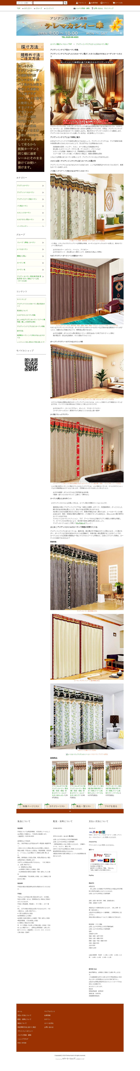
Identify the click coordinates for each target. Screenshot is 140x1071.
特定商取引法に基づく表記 (27, 1027)
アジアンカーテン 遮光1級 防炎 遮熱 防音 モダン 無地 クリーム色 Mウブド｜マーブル (113, 789)
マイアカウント (49, 1011)
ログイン (106, 3)
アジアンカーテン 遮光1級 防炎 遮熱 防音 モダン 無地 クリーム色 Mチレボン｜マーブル (96, 789)
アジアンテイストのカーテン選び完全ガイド (31, 305)
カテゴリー (28, 8)
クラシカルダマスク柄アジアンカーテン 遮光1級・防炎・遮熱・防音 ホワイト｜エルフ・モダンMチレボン (60, 790)
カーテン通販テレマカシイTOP (61, 44)
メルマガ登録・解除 (83, 8)
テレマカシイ (80, 523)
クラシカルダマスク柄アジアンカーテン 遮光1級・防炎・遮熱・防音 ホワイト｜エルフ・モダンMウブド (78, 790)
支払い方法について (24, 1015)
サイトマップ (108, 8)
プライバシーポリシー (25, 1031)
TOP (18, 8)
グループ (39, 8)
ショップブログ (23, 1039)
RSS (19, 1043)
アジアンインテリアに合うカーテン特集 (31, 326)
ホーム (20, 1011)
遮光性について (22, 310)
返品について (22, 1023)
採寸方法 (20, 331)
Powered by (59, 1059)
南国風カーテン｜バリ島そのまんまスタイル (31, 336)
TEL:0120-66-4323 (70, 37)
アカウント (82, 3)
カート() (118, 3)
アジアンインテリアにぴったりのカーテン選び (92, 44)
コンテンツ (50, 8)
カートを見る (48, 1023)
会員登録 (94, 3)
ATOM (24, 1043)
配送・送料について (24, 1019)
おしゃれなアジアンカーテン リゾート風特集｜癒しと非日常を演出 (31, 321)
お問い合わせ (98, 8)
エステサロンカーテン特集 (26, 315)
